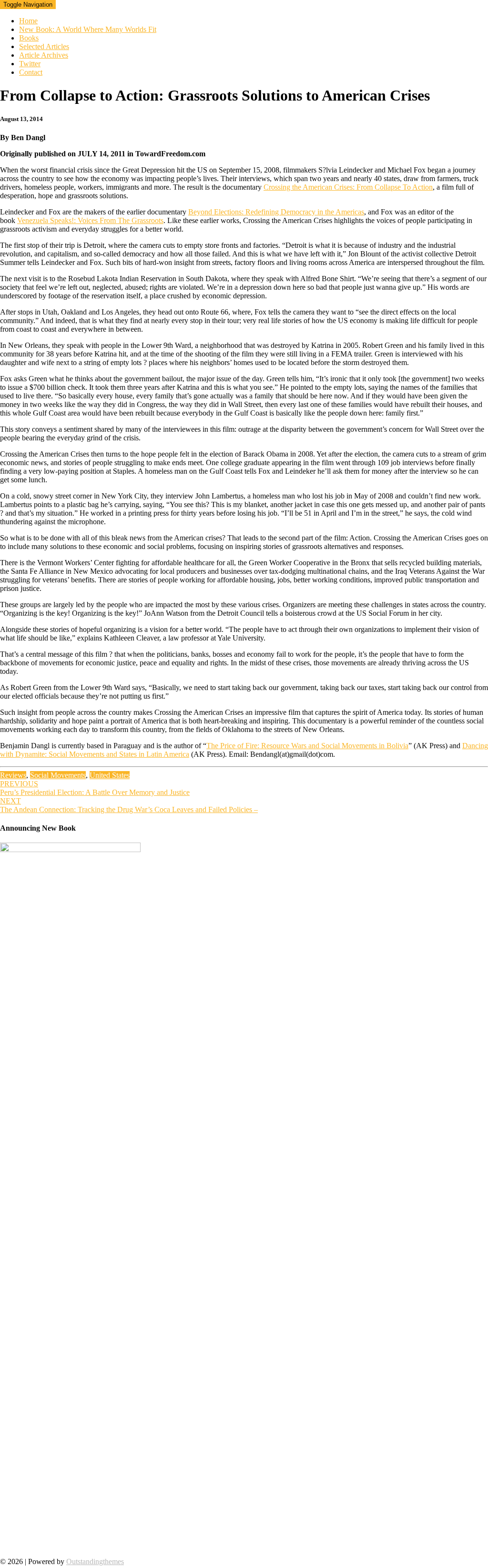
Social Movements (58, 775)
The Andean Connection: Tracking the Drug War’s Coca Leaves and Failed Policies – (129, 805)
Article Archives (43, 55)
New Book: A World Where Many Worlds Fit (87, 29)
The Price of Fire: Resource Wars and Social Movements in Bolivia (307, 746)
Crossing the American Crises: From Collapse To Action (348, 187)
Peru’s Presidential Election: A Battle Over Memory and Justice (95, 788)
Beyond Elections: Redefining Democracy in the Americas (276, 212)
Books (29, 38)
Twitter (30, 64)
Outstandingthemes (95, 1561)
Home (28, 21)
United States (110, 775)
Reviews (13, 775)
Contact (30, 72)
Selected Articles (44, 46)
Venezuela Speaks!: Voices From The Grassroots (90, 220)
